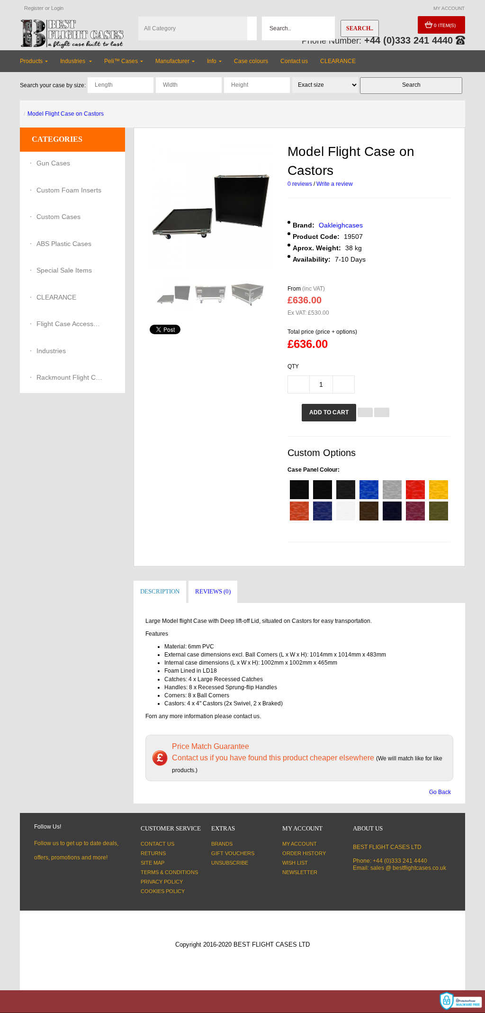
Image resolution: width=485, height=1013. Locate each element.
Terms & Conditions (169, 872)
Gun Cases (53, 163)
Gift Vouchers (232, 853)
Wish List (295, 863)
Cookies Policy (163, 891)
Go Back (440, 792)
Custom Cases (58, 216)
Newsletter (299, 872)
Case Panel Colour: (313, 469)
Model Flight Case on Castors (65, 113)
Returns (153, 853)
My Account (299, 844)
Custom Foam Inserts (68, 190)
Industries (51, 351)
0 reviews (299, 184)
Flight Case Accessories (69, 324)
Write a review (334, 184)
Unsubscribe (229, 863)
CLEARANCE (56, 297)
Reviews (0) (213, 591)
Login (57, 8)
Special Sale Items (64, 270)
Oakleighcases (341, 225)
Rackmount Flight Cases (69, 377)
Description (160, 591)
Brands (222, 844)
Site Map (152, 863)
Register (34, 8)
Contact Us (157, 844)
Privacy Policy (162, 882)
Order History (304, 853)
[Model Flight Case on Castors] (173, 294)
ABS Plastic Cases (63, 243)
